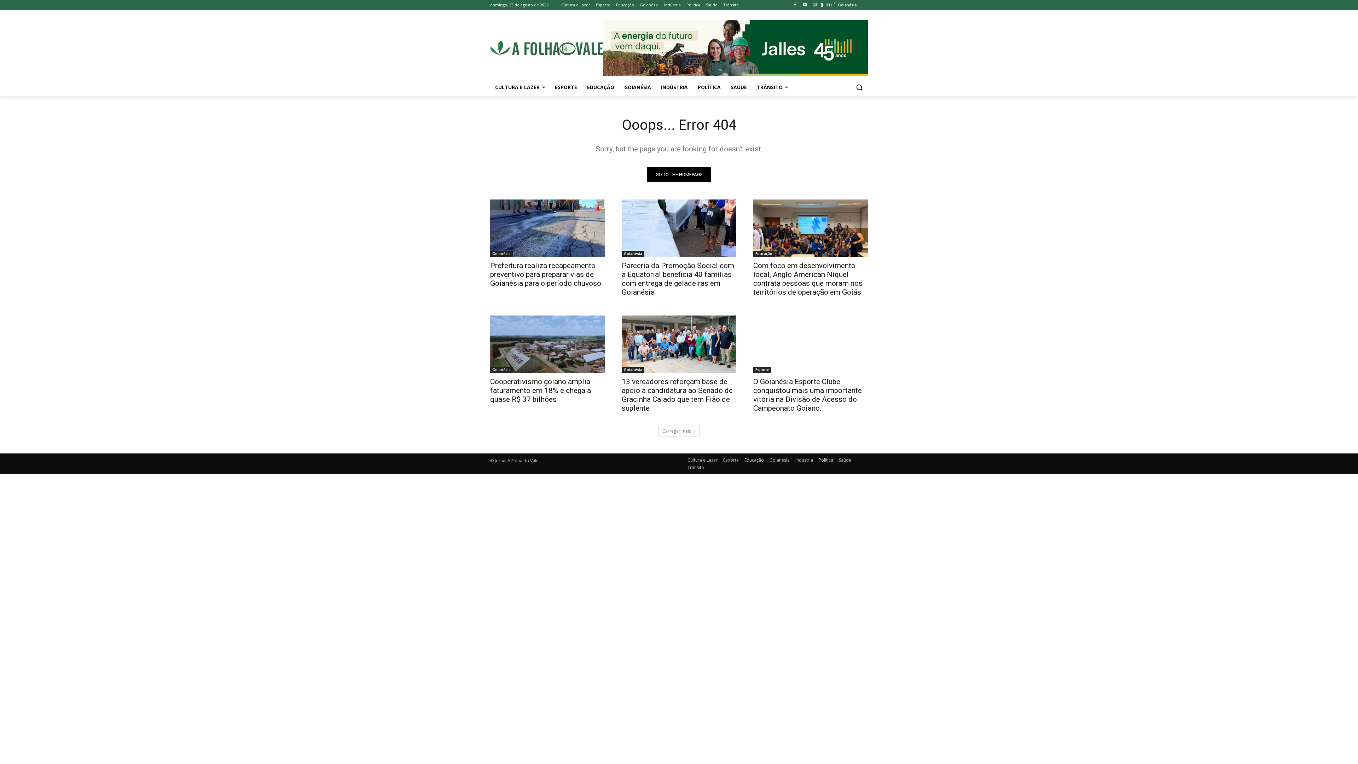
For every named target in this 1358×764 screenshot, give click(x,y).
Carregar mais (676, 431)
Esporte (762, 369)
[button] (859, 87)
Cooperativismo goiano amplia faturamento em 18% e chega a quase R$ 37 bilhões (540, 390)
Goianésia (501, 253)
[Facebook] (795, 5)
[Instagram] (815, 5)
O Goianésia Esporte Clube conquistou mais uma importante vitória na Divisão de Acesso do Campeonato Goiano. (807, 394)
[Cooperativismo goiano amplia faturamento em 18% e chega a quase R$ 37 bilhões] (547, 344)
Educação (763, 253)
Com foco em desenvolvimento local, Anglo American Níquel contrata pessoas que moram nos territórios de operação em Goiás (808, 278)
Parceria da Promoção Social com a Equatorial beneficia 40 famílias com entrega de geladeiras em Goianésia (678, 278)
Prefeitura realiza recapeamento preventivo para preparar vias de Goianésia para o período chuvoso (545, 274)
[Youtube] (805, 5)
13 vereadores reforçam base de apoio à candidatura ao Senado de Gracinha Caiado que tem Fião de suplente (677, 394)
